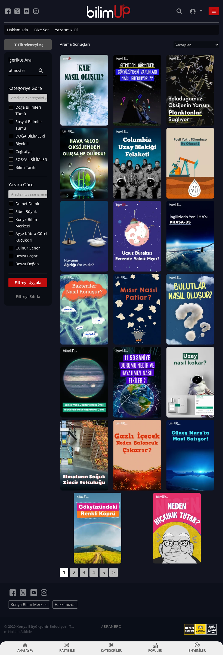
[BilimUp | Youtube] (26, 11)
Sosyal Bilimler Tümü (29, 125)
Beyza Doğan (27, 263)
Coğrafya (24, 151)
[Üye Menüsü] (195, 11)
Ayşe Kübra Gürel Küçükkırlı (31, 237)
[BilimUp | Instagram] (36, 11)
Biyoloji (22, 143)
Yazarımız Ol (66, 29)
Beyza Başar (27, 255)
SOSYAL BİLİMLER (31, 159)
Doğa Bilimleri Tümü (28, 110)
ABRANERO (111, 626)
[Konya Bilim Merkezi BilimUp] (109, 11)
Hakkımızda (17, 29)
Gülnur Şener (28, 248)
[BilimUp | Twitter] (17, 11)
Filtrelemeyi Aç (30, 44)
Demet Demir (28, 203)
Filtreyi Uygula (28, 282)
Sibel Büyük (26, 211)
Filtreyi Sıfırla (28, 296)
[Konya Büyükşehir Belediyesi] (201, 629)
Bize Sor (41, 29)
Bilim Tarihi (26, 167)
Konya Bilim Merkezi (26, 223)
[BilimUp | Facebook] (8, 11)
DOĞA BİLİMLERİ (30, 136)
